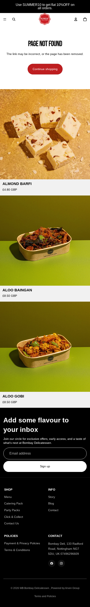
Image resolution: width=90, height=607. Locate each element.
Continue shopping (45, 69)
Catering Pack (13, 503)
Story (51, 497)
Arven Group (72, 588)
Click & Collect (13, 516)
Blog (51, 503)
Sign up (45, 466)
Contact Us (11, 523)
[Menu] (5, 19)
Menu (8, 497)
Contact (53, 510)
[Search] (13, 19)
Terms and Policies (45, 596)
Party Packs (12, 510)
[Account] (75, 19)
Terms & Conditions (17, 550)
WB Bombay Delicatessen (35, 588)
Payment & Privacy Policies (22, 543)
